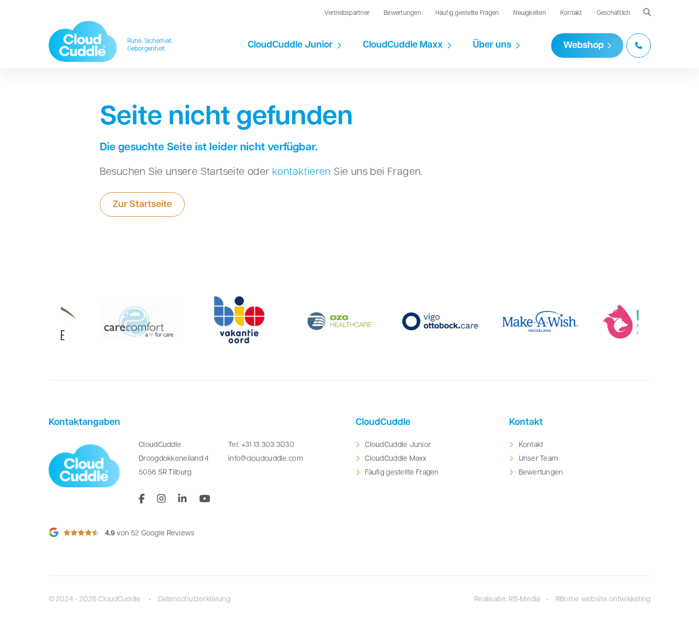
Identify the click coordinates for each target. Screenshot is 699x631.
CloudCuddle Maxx (403, 45)
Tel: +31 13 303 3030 (261, 445)
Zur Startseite (142, 205)
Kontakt (571, 13)
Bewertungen (402, 13)
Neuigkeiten (529, 13)
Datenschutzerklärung (194, 599)
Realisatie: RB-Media (507, 599)
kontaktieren (301, 172)
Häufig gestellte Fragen (467, 13)
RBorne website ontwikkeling (603, 599)
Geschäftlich (614, 13)
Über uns (492, 45)
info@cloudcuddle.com (265, 459)
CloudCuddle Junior (290, 45)
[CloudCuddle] (83, 41)
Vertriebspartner (346, 13)
